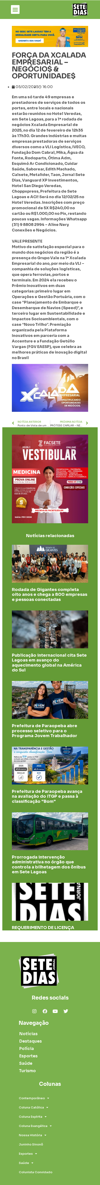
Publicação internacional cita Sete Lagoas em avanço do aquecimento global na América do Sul (49, 663)
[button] (15, 9)
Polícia (26, 1048)
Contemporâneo (32, 1098)
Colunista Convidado (35, 1172)
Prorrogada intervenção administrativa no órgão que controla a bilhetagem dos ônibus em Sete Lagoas (49, 865)
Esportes (28, 1056)
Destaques (30, 1041)
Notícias (28, 1033)
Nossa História (30, 1135)
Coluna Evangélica (33, 1126)
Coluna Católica (31, 1107)
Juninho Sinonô (31, 1144)
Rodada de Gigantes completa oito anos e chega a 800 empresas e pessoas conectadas (49, 594)
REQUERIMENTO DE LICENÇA (43, 927)
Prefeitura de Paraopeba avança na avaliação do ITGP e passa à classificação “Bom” (47, 796)
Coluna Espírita (30, 1117)
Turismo (27, 1070)
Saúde (25, 1063)
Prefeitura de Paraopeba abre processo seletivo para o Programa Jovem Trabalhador (44, 730)
